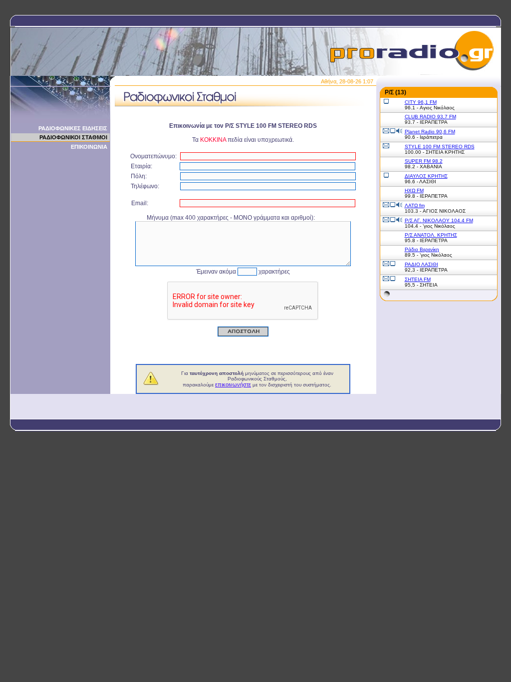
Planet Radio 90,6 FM (430, 131)
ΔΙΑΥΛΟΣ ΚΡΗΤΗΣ (426, 176)
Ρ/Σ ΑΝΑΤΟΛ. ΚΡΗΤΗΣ (431, 235)
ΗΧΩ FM (414, 190)
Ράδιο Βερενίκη (422, 249)
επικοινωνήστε (233, 384)
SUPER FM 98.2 (424, 161)
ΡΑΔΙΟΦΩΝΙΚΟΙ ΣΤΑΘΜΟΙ (73, 137)
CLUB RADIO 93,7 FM (430, 116)
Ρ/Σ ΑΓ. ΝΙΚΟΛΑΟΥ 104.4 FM (439, 220)
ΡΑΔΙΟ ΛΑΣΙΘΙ (421, 264)
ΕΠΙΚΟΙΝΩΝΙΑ (89, 147)
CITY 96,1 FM (421, 102)
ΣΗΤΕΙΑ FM (418, 279)
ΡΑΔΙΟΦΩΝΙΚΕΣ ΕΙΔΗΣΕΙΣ (72, 128)
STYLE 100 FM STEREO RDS (440, 146)
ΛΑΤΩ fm (415, 205)
